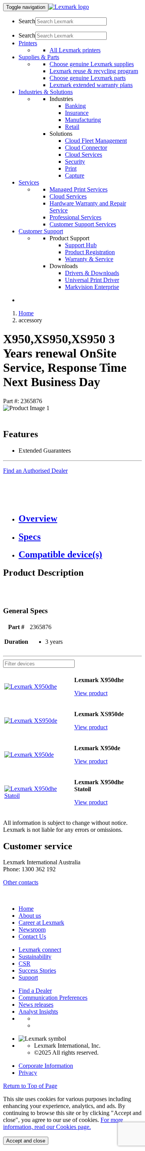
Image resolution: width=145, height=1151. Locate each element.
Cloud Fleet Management (96, 140)
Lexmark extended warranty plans (91, 85)
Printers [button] (28, 43)
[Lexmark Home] (68, 6)
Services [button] (29, 182)
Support (28, 977)
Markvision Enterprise (92, 287)
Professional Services (75, 217)
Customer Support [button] (41, 231)
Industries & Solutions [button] (46, 92)
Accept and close (25, 1141)
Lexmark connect (40, 949)
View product (90, 693)
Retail (72, 126)
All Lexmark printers (75, 50)
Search (27, 21)
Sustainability (35, 956)
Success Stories (37, 970)
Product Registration (90, 252)
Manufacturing (83, 119)
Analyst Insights (38, 1011)
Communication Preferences (53, 997)
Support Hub (81, 245)
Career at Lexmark (41, 922)
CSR (25, 963)
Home (26, 313)
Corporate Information (46, 1065)
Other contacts (20, 882)
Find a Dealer (35, 990)
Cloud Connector (86, 147)
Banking (75, 106)
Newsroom (32, 929)
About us (30, 915)
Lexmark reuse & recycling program (93, 71)
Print (71, 168)
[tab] (80, 518)
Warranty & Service (89, 259)
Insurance (77, 112)
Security (75, 161)
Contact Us (32, 936)
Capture (74, 175)
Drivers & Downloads (92, 273)
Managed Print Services (78, 189)
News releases (36, 1004)
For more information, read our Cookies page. (63, 1123)
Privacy (28, 1072)
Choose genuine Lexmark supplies (91, 64)
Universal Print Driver (92, 280)
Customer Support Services (82, 224)
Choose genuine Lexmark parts (87, 78)
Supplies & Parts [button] (39, 57)
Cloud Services (83, 154)
